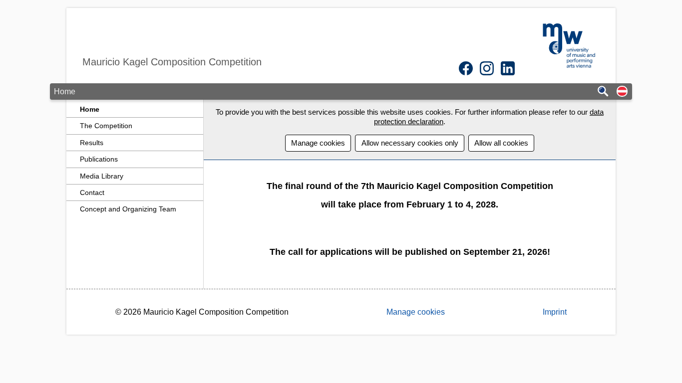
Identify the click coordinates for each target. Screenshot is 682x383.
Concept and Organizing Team (128, 209)
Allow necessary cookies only (409, 143)
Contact (92, 192)
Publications (99, 159)
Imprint (555, 312)
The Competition (106, 126)
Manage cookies (318, 143)
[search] (603, 92)
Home (89, 109)
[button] (622, 92)
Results (91, 143)
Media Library (101, 176)
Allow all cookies (501, 143)
